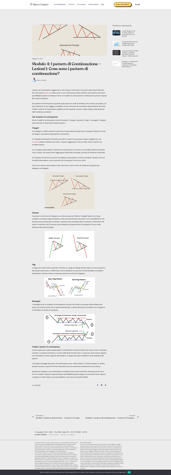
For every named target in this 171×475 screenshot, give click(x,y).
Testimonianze (93, 4)
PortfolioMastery (60, 4)
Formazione (81, 4)
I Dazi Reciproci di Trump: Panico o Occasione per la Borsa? (128, 33)
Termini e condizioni (68, 435)
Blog (102, 4)
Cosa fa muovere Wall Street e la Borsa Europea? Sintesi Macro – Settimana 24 (130, 53)
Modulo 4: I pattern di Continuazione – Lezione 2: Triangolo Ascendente (130, 64)
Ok (129, 472)
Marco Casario (41, 4)
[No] (168, 472)
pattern (47, 93)
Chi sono (71, 4)
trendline (35, 142)
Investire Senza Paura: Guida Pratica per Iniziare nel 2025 (130, 43)
